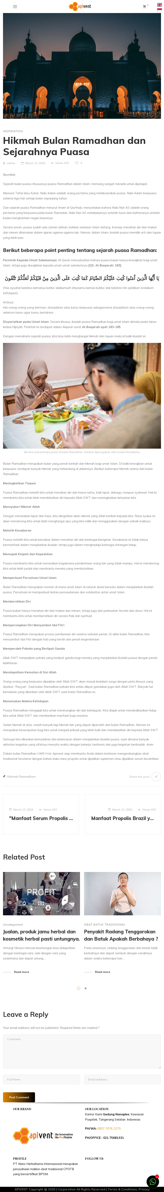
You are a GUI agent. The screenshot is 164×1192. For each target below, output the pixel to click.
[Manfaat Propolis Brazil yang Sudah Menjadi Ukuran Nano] (123, 814)
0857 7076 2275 (109, 1128)
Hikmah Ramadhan (21, 776)
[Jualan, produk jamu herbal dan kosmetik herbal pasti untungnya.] (41, 893)
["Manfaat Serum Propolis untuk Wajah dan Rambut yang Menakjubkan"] (41, 814)
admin (11, 163)
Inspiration (13, 131)
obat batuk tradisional (105, 924)
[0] (144, 7)
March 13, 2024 (35, 163)
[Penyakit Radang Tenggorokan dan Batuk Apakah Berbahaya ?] (122, 893)
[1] (153, 1184)
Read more (21, 972)
